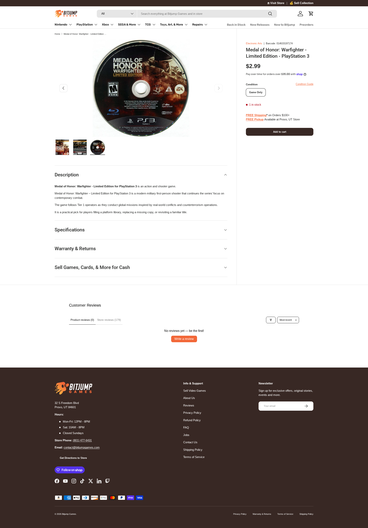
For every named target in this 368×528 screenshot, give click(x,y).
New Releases (259, 24)
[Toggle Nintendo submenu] (70, 24)
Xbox (105, 24)
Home (57, 34)
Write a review (184, 338)
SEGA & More (127, 24)
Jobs (186, 435)
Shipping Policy (192, 449)
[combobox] (187, 14)
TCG (148, 24)
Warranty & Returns (262, 514)
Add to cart (279, 131)
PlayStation (84, 24)
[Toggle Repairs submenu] (206, 24)
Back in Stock (236, 24)
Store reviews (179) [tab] (109, 319)
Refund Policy (192, 420)
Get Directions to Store (73, 457)
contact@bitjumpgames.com (82, 447)
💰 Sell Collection (301, 3)
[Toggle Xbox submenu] (112, 24)
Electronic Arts (254, 43)
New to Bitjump (284, 24)
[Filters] (271, 320)
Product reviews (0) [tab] (82, 319)
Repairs (197, 24)
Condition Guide (304, 84)
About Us (189, 398)
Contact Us (190, 442)
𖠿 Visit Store (275, 3)
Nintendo (61, 24)
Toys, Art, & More (171, 24)
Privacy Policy (192, 412)
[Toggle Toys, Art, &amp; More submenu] (186, 24)
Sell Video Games (194, 390)
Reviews (188, 405)
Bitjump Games (69, 514)
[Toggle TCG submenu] (154, 24)
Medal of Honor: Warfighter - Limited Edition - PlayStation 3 (85, 34)
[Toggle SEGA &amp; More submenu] (139, 24)
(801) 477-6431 (82, 440)
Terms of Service (194, 457)
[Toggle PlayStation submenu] (96, 24)
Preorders (306, 24)
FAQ (186, 427)
